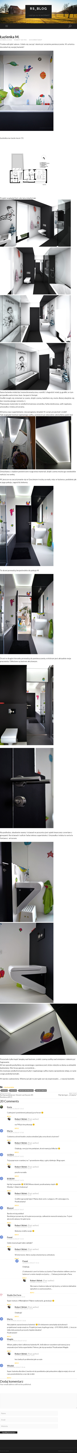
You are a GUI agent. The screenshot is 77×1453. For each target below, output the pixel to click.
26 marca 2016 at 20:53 (38, 1282)
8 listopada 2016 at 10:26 (16, 1321)
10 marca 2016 (6, 40)
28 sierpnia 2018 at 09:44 (16, 1367)
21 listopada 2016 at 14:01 (24, 1355)
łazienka (4, 1090)
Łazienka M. (9, 37)
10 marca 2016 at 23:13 (15, 1109)
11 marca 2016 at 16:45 (23, 1195)
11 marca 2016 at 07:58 (15, 1132)
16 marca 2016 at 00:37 (15, 1209)
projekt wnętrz (41, 1090)
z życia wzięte (9, 1087)
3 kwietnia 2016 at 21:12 (16, 1297)
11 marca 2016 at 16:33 (15, 1180)
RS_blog (38, 8)
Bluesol (10, 1208)
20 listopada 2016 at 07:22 (17, 1341)
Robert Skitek (20, 40)
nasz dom (13, 1090)
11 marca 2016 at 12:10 (23, 1168)
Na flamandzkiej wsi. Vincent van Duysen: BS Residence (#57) (16, 1095)
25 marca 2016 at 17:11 (23, 1251)
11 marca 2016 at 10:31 (15, 1156)
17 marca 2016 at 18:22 (23, 1227)
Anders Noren (68, 1450)
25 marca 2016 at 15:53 (15, 1239)
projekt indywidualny (26, 1090)
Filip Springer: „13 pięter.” (67, 1094)
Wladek (10, 1366)
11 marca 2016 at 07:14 (23, 1120)
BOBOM (10, 1178)
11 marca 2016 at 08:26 (23, 1144)
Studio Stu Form (14, 1295)
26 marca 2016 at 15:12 (30, 1263)
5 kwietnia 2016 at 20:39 (24, 1309)
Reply (9, 1116)
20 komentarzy (35, 40)
